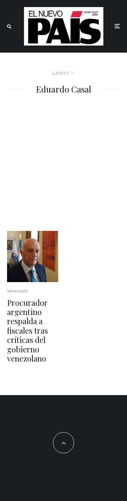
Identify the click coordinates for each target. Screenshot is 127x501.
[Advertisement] (63, 163)
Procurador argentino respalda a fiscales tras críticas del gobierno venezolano (27, 330)
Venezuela (17, 290)
